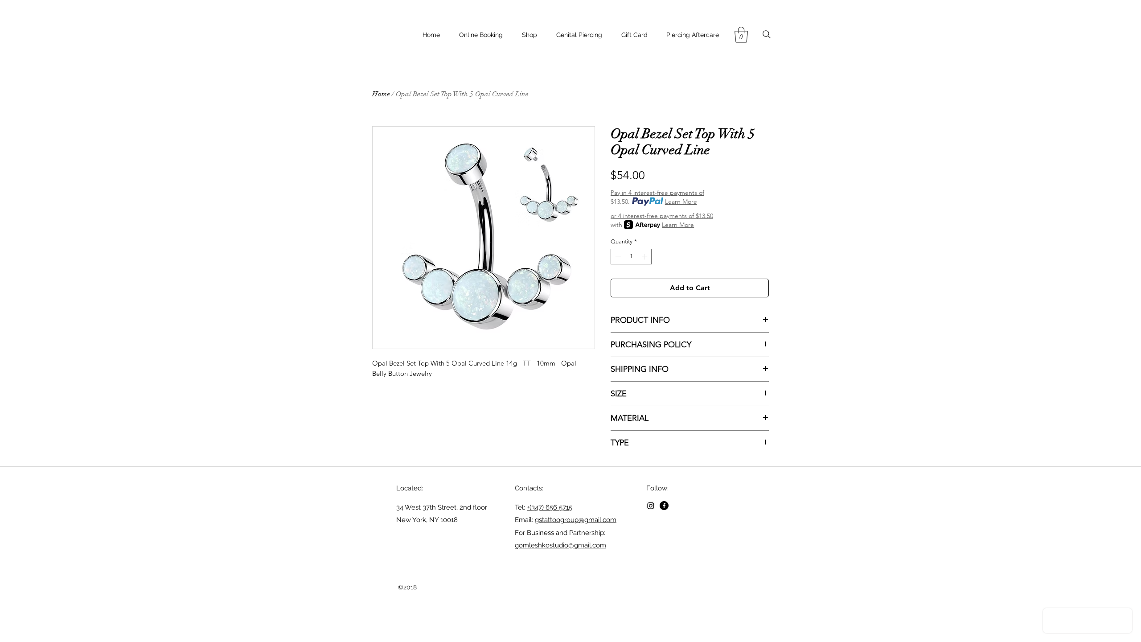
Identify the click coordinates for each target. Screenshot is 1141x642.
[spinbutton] (631, 256)
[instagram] (650, 505)
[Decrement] (617, 256)
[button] (741, 35)
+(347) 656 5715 (549, 507)
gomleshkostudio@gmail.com (560, 545)
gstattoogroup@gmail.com (575, 520)
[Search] (766, 34)
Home (381, 94)
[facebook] (664, 505)
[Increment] (645, 256)
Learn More (681, 202)
